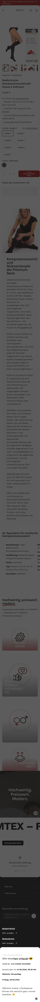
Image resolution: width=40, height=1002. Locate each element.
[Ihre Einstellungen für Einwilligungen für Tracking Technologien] (36, 998)
